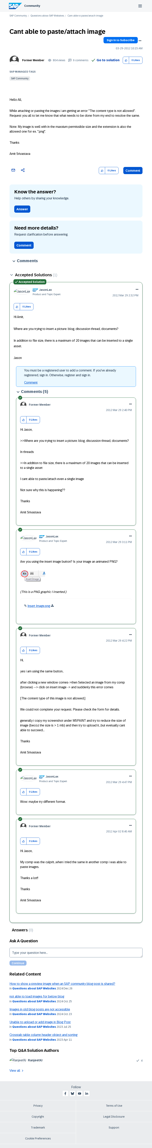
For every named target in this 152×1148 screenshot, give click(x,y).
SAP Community (18, 16)
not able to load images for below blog (37, 996)
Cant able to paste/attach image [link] (85, 16)
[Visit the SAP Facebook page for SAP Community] (65, 1093)
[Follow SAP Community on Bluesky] (72, 1093)
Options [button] (140, 40)
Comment (132, 170)
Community (32, 5)
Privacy (38, 1105)
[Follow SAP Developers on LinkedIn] (86, 1093)
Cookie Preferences (38, 1138)
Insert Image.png (39, 606)
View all (15, 1070)
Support (114, 1127)
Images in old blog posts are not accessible (40, 1009)
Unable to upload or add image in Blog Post (40, 1022)
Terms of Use (114, 1105)
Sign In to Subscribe (121, 40)
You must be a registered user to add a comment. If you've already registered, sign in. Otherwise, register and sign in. (70, 373)
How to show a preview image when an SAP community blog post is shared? (62, 983)
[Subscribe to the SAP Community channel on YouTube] (79, 1093)
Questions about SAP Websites (47, 16)
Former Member (33, 60)
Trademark (38, 1127)
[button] (126, 60)
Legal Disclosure (114, 1116)
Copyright (38, 1116)
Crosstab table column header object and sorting (43, 1034)
